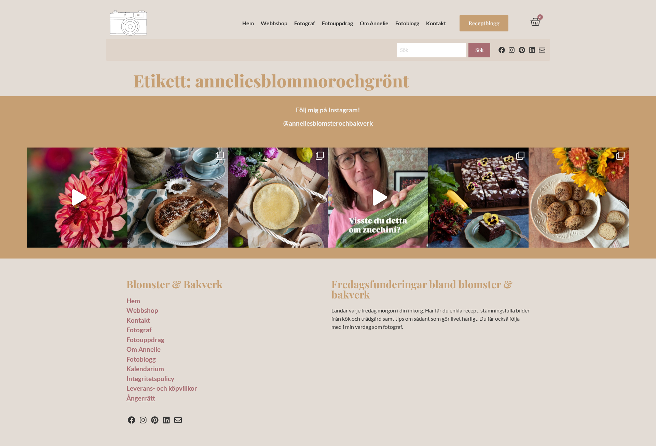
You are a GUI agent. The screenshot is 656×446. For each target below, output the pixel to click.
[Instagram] (512, 50)
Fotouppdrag (337, 23)
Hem (248, 23)
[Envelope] (542, 50)
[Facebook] (501, 50)
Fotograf (304, 23)
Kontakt (436, 23)
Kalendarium (145, 369)
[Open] (77, 198)
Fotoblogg (407, 23)
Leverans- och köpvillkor (161, 388)
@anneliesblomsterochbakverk (328, 123)
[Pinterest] (522, 50)
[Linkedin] (532, 50)
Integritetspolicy (150, 378)
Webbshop (274, 23)
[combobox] (431, 50)
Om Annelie (374, 23)
